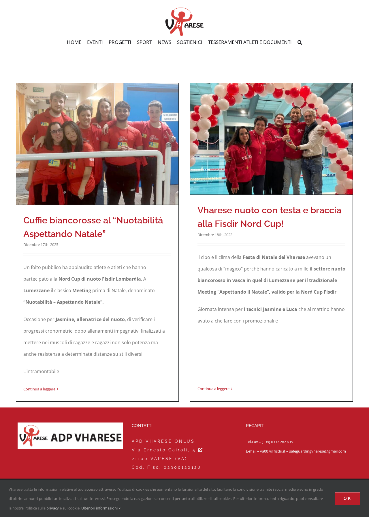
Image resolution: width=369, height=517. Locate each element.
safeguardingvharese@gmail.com (317, 451)
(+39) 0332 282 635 (277, 441)
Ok (348, 498)
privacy (52, 508)
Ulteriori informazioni (99, 508)
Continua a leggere (39, 389)
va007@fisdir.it (272, 451)
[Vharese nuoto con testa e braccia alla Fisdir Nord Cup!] (271, 139)
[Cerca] (300, 43)
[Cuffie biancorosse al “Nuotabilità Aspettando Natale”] (97, 144)
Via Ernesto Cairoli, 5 (165, 450)
